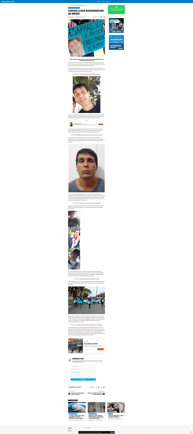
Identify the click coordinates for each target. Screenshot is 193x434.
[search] (191, 1)
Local (70, 7)
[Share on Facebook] (98, 17)
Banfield (110, 413)
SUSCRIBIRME (83, 379)
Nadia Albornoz (71, 17)
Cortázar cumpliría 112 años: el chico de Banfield (116, 416)
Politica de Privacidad (97, 432)
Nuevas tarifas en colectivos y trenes (89, 278)
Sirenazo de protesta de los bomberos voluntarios (89, 324)
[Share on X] (99, 17)
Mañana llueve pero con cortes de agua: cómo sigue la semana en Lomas (96, 417)
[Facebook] (69, 430)
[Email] (101, 17)
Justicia (87, 319)
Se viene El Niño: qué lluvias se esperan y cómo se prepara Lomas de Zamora (76, 417)
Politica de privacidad (87, 381)
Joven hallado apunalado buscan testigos (89, 74)
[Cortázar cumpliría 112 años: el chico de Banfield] (116, 407)
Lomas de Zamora (76, 7)
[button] (102, 17)
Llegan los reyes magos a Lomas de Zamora (90, 203)
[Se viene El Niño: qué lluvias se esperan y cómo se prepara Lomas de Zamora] (77, 407)
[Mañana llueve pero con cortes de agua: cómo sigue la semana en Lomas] (96, 407)
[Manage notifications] (191, 432)
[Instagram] (71, 430)
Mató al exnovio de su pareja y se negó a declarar (89, 134)
